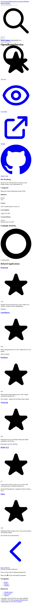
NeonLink (4, 402)
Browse (3, 3)
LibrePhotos (5, 313)
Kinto (3, 494)
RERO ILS (5, 447)
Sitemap (6, 595)
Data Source (7, 593)
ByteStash (4, 268)
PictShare (4, 357)
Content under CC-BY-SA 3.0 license (11, 601)
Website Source (8, 592)
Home (2, 40)
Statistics (7, 3)
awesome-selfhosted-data (21, 600)
